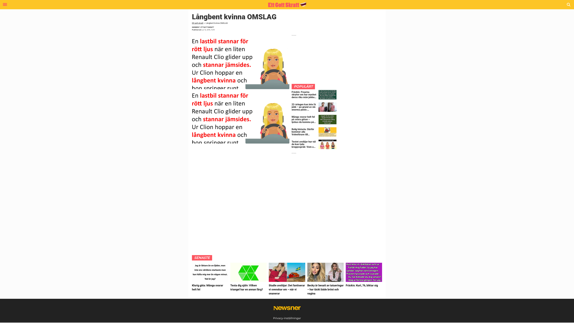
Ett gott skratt (197, 23)
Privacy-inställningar (287, 318)
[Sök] (568, 5)
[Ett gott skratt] (286, 5)
